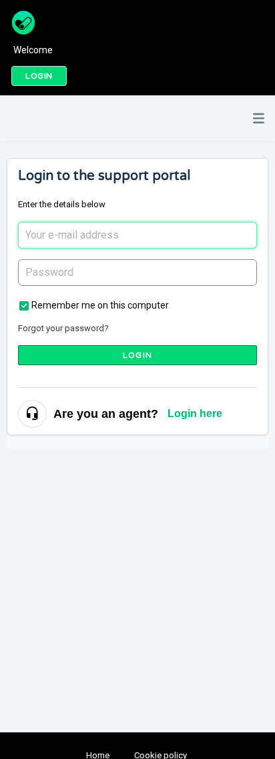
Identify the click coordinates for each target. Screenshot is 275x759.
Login (137, 355)
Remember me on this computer (100, 305)
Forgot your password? (63, 328)
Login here (195, 413)
